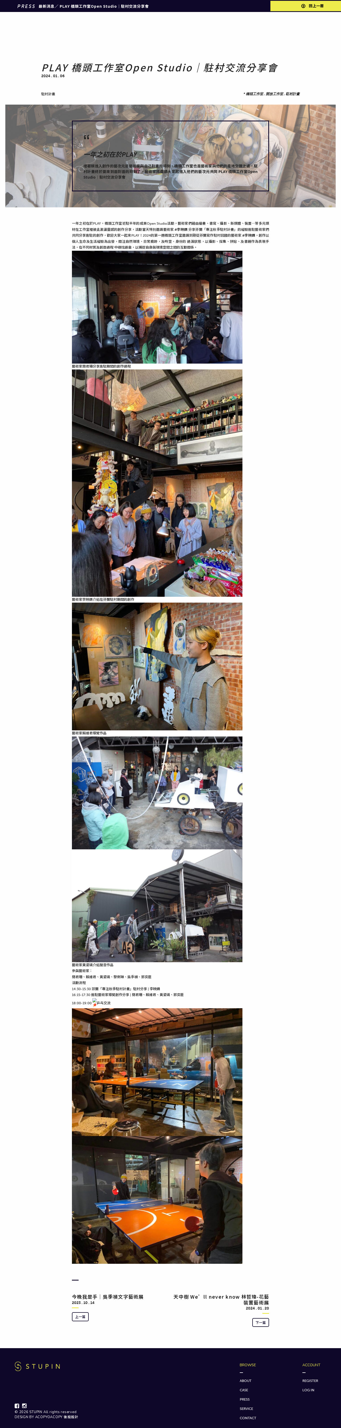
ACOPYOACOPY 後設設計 (56, 1417)
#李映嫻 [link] (181, 230)
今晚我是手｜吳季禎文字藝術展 (108, 1296)
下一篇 (260, 1322)
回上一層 (316, 6)
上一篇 (80, 1316)
